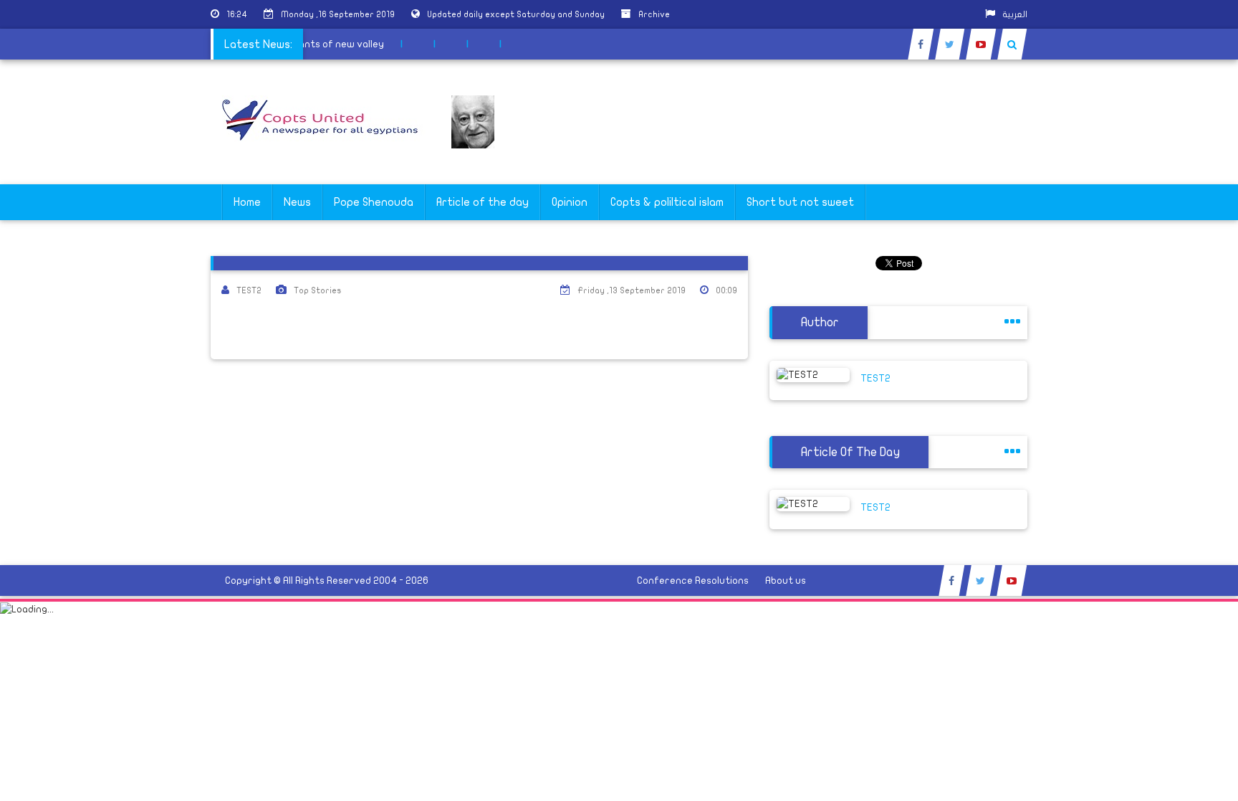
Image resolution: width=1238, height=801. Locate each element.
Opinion (569, 202)
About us (785, 580)
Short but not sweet (800, 202)
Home (247, 202)
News (297, 202)
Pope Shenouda (373, 202)
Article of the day (482, 202)
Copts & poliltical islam (667, 202)
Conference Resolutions (693, 580)
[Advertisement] (1170, 453)
